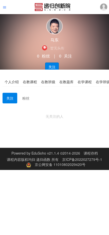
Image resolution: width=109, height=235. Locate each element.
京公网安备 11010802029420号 (60, 164)
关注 (52, 66)
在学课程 (85, 81)
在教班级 (48, 81)
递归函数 (43, 159)
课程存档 (91, 153)
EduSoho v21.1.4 (45, 153)
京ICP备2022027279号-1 (82, 159)
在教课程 (30, 81)
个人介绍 (12, 81)
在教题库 (66, 81)
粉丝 (25, 98)
